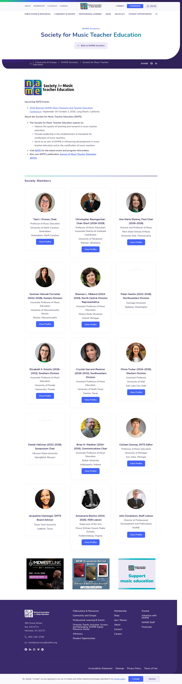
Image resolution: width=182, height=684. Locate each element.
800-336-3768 (36, 636)
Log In (153, 6)
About (28, 6)
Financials (147, 627)
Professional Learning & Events (89, 620)
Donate (145, 611)
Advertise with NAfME (149, 616)
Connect (120, 6)
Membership (39, 6)
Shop (116, 615)
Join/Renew (135, 6)
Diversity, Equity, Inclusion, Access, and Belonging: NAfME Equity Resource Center (90, 627)
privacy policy (119, 679)
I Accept (135, 679)
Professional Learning (90, 14)
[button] (155, 14)
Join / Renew (120, 620)
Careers (64, 6)
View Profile (45, 241)
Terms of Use (150, 668)
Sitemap (120, 668)
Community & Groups (64, 14)
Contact (118, 629)
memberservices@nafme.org (42, 642)
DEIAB (108, 14)
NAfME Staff (148, 622)
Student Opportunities (140, 14)
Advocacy (120, 14)
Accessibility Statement (100, 668)
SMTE (38, 150)
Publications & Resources (37, 14)
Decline (152, 679)
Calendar (52, 6)
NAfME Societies (91, 28)
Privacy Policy (134, 668)
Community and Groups (84, 615)
